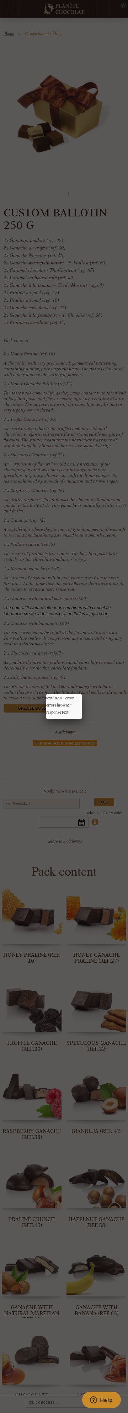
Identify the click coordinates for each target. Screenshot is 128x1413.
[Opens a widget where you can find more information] (101, 1400)
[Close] (81, 694)
